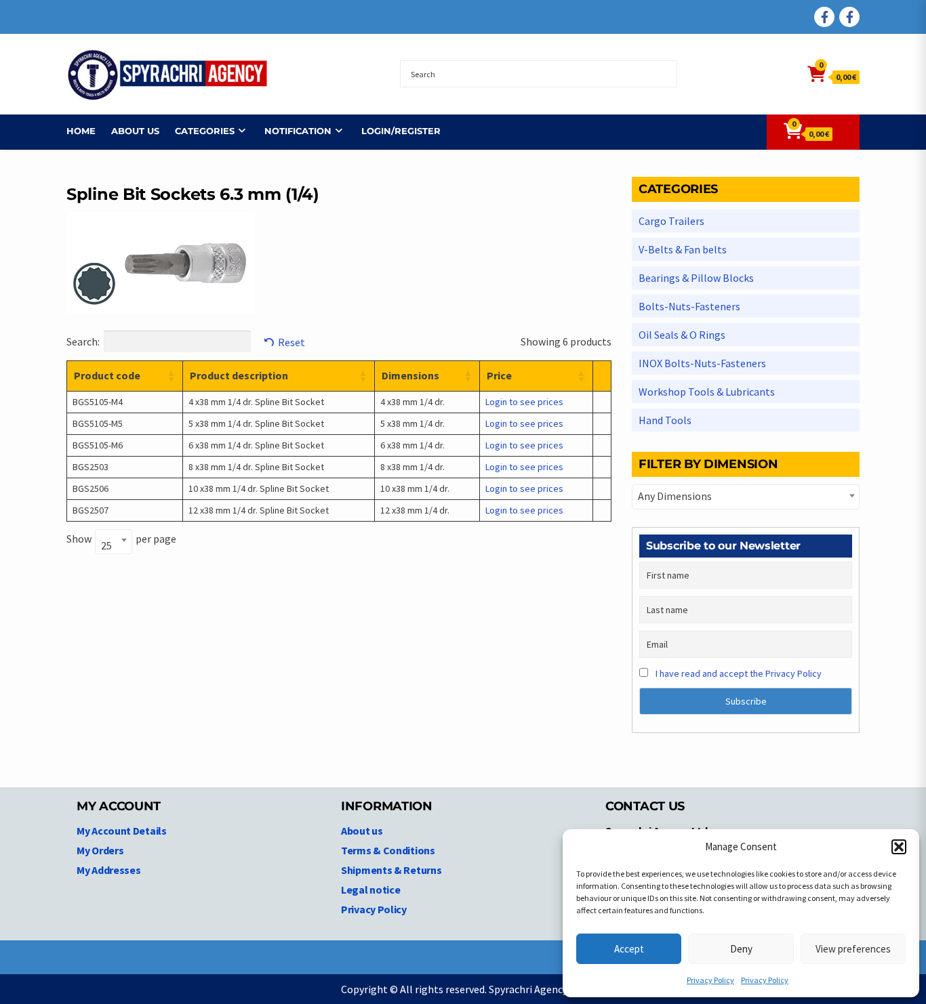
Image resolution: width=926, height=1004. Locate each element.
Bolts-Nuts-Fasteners (689, 306)
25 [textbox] (106, 545)
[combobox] (113, 541)
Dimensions (410, 375)
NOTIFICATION (297, 130)
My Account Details (122, 830)
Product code (107, 375)
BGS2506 (90, 488)
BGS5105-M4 (98, 402)
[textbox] (745, 496)
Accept (629, 948)
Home (81, 130)
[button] (899, 847)
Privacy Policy (710, 980)
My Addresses (108, 870)
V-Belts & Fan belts (683, 249)
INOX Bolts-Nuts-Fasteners (702, 363)
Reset (291, 342)
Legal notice (370, 889)
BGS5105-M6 (98, 445)
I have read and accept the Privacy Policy (739, 673)
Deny (741, 948)
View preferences (853, 948)
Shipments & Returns (391, 870)
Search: (83, 341)
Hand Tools (665, 420)
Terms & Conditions (388, 850)
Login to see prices (524, 402)
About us (135, 130)
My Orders (100, 850)
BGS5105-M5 (98, 423)
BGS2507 (90, 510)
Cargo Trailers (671, 221)
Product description (239, 375)
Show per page (121, 540)
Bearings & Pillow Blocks (696, 278)
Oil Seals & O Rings (682, 334)
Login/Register (401, 130)
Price (499, 375)
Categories (205, 130)
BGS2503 (90, 467)
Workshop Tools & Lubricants (707, 391)
